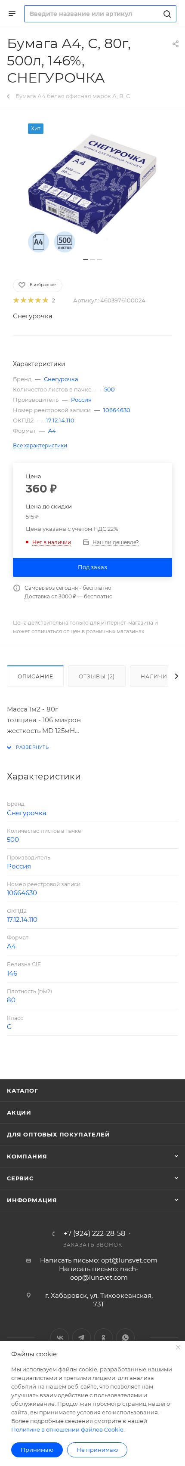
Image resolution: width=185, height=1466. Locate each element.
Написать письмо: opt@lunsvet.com (98, 1260)
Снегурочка (32, 316)
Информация (32, 1200)
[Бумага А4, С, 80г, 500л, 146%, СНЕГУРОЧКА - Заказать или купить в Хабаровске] (92, 188)
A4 (52, 430)
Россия (81, 399)
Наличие (156, 676)
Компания (27, 1156)
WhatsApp (125, 1337)
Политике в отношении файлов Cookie (67, 1429)
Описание (35, 676)
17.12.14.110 (60, 420)
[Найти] (165, 13)
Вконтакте (59, 1337)
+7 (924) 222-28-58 (94, 1233)
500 (109, 389)
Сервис (20, 1178)
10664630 (116, 410)
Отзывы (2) (97, 676)
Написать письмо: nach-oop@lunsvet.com (99, 1273)
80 (11, 1000)
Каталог (22, 1090)
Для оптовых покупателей (58, 1134)
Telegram (81, 1337)
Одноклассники (103, 1337)
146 (12, 973)
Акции (19, 1112)
